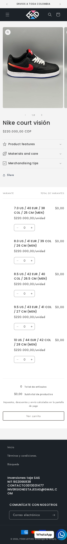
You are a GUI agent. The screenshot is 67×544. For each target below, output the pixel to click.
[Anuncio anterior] (7, 4)
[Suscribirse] (54, 515)
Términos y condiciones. (22, 455)
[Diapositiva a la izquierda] (25, 115)
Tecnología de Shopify (46, 538)
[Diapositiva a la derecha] (42, 115)
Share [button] (10, 175)
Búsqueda (13, 464)
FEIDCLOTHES (27, 538)
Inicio (10, 447)
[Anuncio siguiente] (60, 4)
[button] (7, 14)
